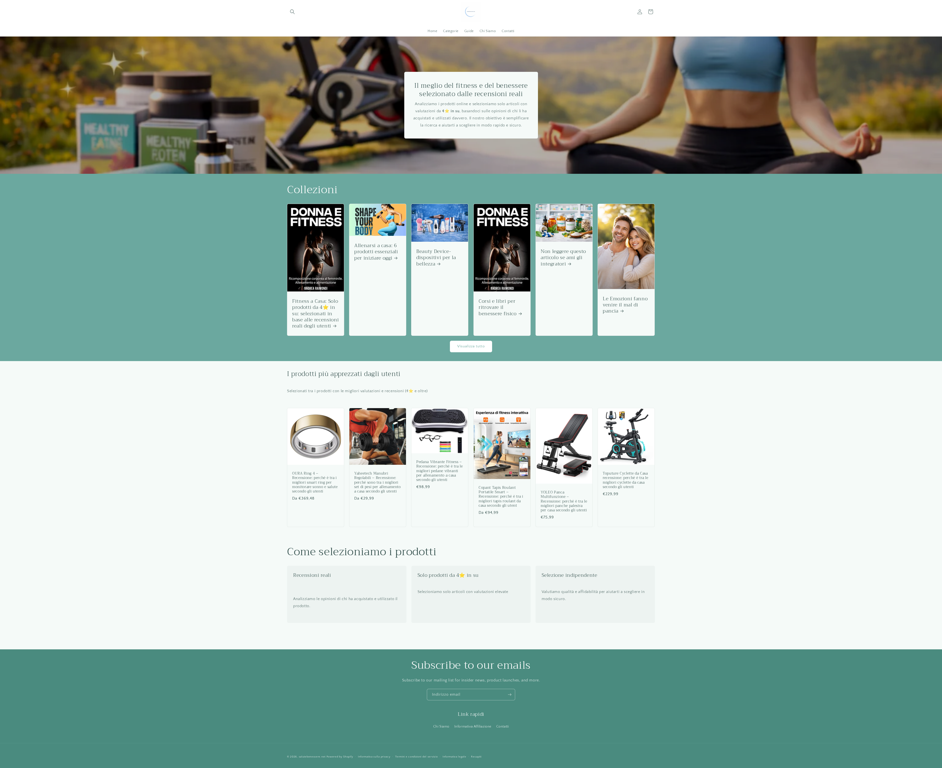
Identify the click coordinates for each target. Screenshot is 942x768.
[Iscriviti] (509, 694)
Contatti (502, 726)
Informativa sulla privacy (374, 756)
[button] (292, 11)
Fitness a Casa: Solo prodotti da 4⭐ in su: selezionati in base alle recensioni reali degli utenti (315, 313)
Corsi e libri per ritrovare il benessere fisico (498, 307)
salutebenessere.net (312, 756)
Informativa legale (454, 756)
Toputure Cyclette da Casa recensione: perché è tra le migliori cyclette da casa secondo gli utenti (625, 480)
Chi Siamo (441, 726)
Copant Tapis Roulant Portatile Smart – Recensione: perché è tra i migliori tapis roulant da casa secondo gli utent (501, 497)
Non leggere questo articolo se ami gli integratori (563, 257)
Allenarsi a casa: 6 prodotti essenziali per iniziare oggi (376, 251)
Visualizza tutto (471, 346)
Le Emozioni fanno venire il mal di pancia (625, 305)
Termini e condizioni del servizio (416, 756)
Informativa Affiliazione (472, 726)
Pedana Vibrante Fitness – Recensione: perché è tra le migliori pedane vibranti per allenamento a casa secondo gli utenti (439, 471)
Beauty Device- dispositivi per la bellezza (436, 257)
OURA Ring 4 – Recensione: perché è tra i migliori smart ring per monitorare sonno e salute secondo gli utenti (315, 482)
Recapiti (476, 756)
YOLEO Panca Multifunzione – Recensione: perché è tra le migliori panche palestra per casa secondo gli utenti (564, 501)
